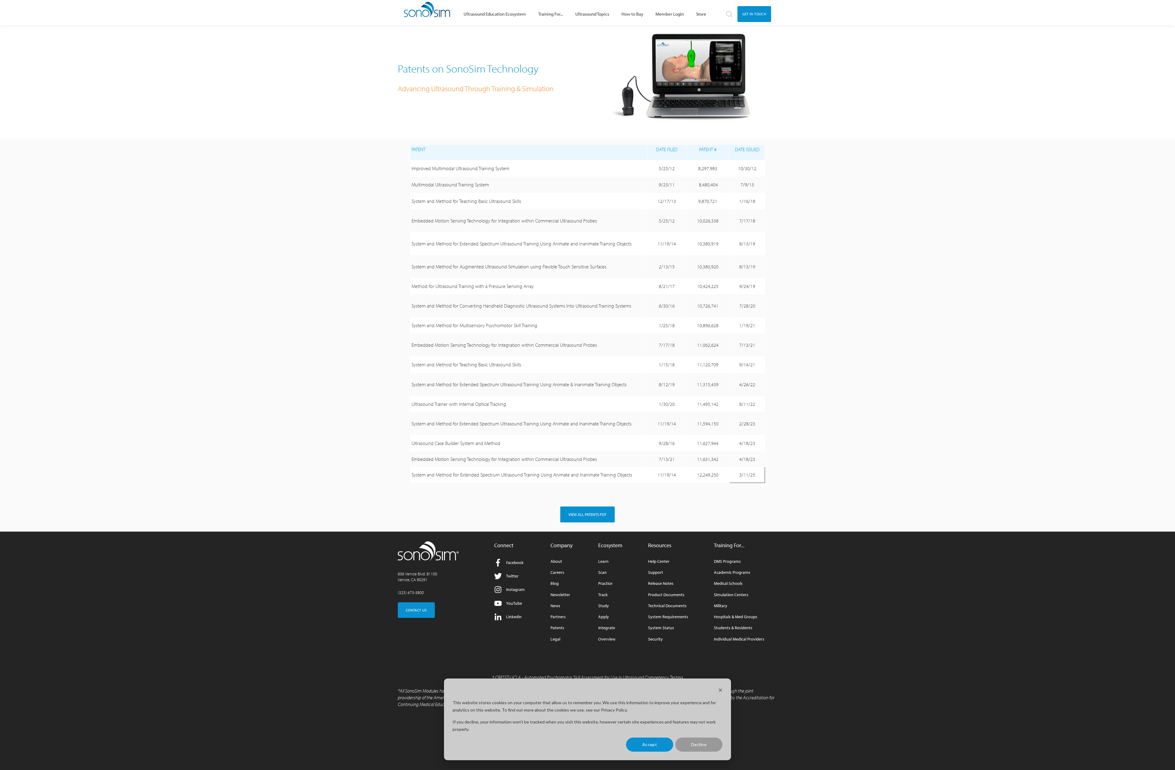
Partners (558, 616)
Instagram (515, 589)
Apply (603, 616)
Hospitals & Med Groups (735, 616)
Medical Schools (728, 583)
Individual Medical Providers (739, 639)
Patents (557, 627)
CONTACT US (416, 610)
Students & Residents (733, 627)
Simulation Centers (731, 594)
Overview (606, 639)
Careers (557, 572)
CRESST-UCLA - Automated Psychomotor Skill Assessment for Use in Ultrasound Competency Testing (589, 677)
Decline (699, 744)
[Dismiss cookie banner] (720, 691)
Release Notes (660, 583)
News (555, 605)
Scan (602, 572)
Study (603, 605)
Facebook (515, 562)
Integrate (606, 627)
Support (655, 572)
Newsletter (560, 594)
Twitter (512, 576)
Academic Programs (732, 572)
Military (720, 605)
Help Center (659, 561)
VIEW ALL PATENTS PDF (587, 514)
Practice (605, 583)
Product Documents (666, 594)
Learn (603, 561)
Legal (555, 639)
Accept (649, 744)
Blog (554, 583)
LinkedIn (514, 616)
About (556, 561)
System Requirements (668, 616)
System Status (661, 627)
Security (655, 639)
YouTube (514, 603)
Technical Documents (667, 605)
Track (603, 594)
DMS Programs (727, 561)
